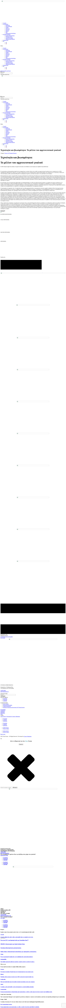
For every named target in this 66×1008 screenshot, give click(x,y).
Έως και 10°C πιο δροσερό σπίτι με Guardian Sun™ (14, 940)
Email (2, 694)
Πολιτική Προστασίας (7, 705)
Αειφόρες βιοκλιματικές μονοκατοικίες (11, 948)
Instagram (5, 699)
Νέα (6, 32)
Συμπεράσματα (9, 26)
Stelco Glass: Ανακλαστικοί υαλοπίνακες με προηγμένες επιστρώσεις (18, 951)
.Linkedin (5, 859)
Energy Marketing (27, 736)
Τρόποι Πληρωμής (7, 706)
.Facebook (5, 857)
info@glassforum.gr (5, 691)
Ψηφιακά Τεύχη (9, 36)
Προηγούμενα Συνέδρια (11, 33)
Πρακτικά (8, 25)
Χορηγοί (7, 29)
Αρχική (4, 23)
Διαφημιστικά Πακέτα (10, 39)
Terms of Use (6, 727)
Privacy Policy (6, 728)
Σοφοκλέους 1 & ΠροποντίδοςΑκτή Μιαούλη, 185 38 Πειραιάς (8, 850)
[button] (33, 45)
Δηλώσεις (8, 28)
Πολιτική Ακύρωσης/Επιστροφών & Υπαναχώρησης (14, 707)
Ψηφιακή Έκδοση (6, 34)
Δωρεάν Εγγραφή (9, 37)
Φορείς (7, 31)
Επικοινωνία (5, 40)
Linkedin (5, 719)
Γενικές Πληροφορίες (10, 35)
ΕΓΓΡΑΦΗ (3, 696)
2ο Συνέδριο (5, 24)
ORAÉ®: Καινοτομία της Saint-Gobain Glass (13, 944)
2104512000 (3, 690)
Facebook (5, 698)
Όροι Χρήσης (6, 704)
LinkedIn (5, 700)
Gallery (7, 27)
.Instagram (5, 858)
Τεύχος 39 (7, 153)
